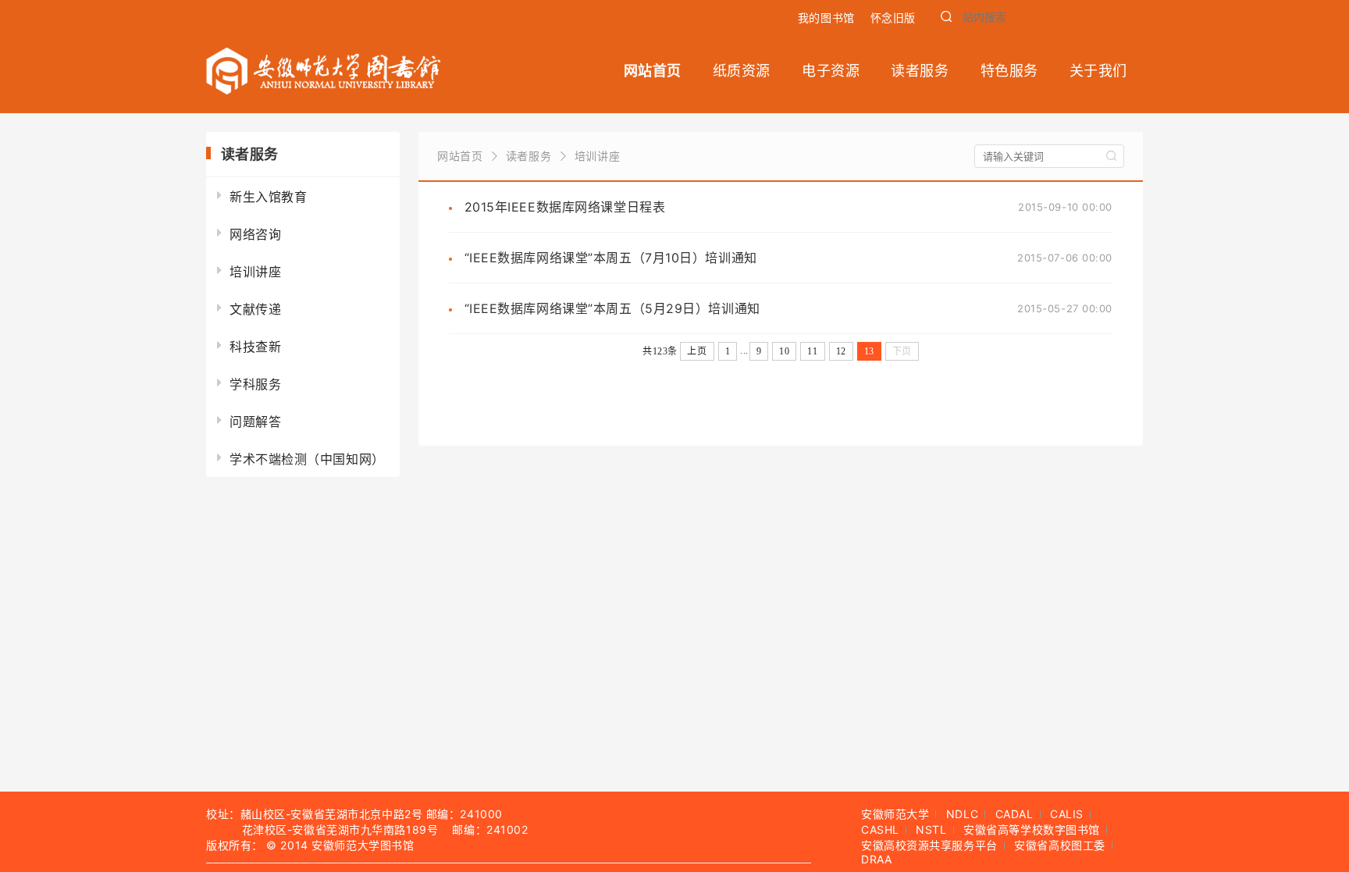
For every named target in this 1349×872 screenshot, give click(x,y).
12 (841, 351)
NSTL (931, 829)
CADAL (1014, 813)
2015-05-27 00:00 (1064, 308)
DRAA (876, 859)
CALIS (1067, 813)
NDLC (962, 813)
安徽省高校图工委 (1059, 845)
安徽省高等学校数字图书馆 (1031, 829)
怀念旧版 (893, 17)
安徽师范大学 (895, 813)
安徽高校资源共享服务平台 (929, 845)
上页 (697, 351)
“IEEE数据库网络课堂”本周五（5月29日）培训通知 (612, 308)
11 (812, 351)
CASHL (880, 829)
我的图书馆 (826, 17)
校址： (223, 813)
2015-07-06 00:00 (1064, 257)
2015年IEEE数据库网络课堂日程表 (565, 207)
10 (784, 351)
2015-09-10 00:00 (1065, 207)
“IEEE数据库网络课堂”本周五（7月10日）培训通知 (610, 257)
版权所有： (234, 845)
